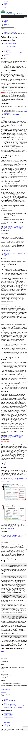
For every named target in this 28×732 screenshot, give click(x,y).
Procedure (6, 463)
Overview (6, 48)
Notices (5, 4)
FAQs (5, 7)
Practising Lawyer (8, 715)
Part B (5, 703)
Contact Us (6, 5)
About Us (6, 1)
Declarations (6, 54)
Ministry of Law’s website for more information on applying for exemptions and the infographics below (14, 480)
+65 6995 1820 (6, 689)
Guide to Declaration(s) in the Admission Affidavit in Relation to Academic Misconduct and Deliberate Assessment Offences (12, 228)
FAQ (5, 55)
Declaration (6, 254)
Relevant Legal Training (9, 700)
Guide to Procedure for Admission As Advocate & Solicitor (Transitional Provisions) (13, 536)
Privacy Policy (7, 726)
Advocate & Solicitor (9, 44)
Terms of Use (7, 725)
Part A (5, 701)
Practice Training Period (9, 704)
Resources (6, 3)
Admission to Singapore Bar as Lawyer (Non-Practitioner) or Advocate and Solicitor (14, 706)
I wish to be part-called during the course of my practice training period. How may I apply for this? (14, 577)
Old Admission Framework (10, 46)
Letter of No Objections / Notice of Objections (14, 52)
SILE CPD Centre (8, 722)
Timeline (6, 699)
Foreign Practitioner (8, 717)
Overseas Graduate (8, 714)
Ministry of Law (10, 528)
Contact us (3, 692)
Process (5, 51)
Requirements (7, 50)
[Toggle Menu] (25, 17)
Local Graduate (7, 713)
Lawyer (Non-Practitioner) (10, 43)
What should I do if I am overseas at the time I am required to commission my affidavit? (14, 637)
